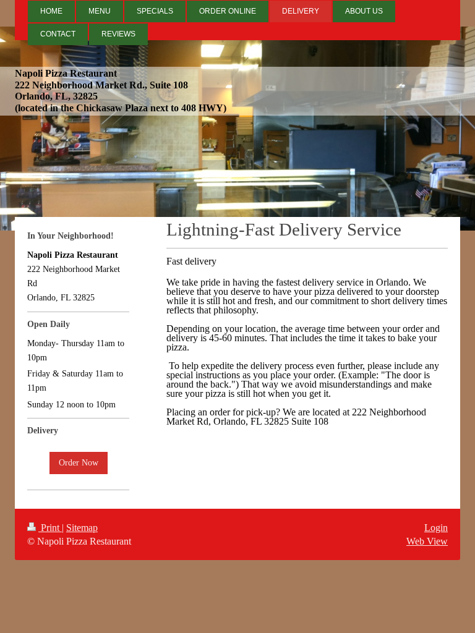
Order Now (78, 462)
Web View (427, 541)
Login (436, 527)
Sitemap (82, 527)
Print (50, 527)
